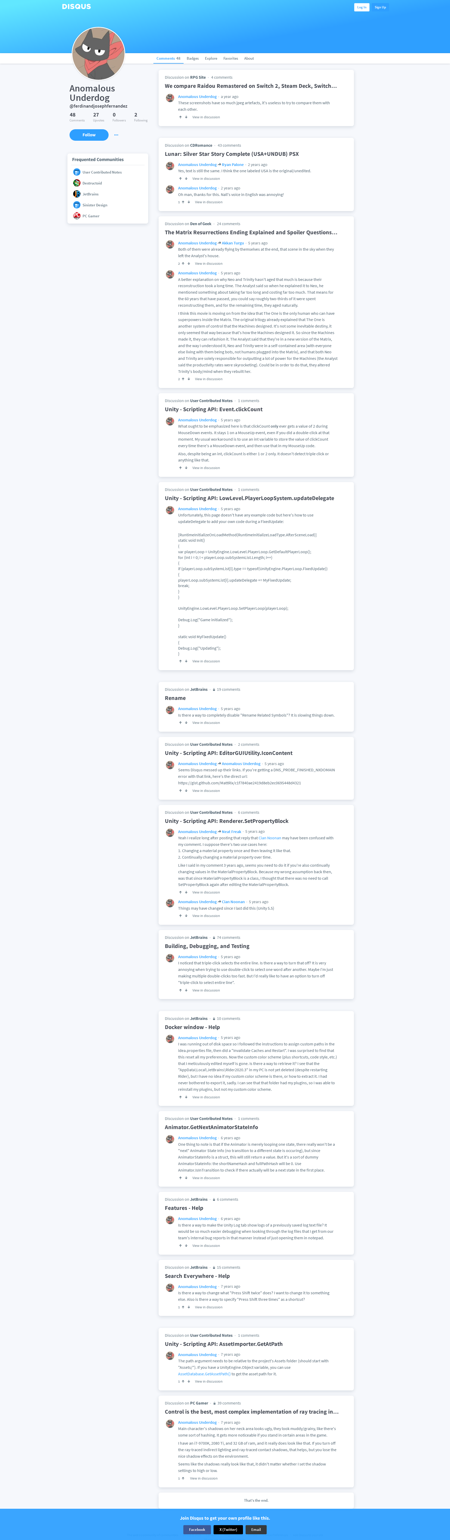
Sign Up (380, 7)
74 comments (228, 937)
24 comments (228, 223)
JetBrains (199, 689)
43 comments (229, 145)
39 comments (229, 1403)
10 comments (228, 1018)
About (249, 58)
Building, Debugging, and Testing (207, 946)
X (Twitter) (228, 1529)
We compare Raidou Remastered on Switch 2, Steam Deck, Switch (251, 85)
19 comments (228, 689)
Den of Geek (200, 223)
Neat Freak (231, 831)
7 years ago (230, 1286)
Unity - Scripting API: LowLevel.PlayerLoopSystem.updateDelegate (249, 498)
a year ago (229, 96)
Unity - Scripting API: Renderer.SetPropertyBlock (227, 820)
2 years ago (257, 164)
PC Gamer (199, 1403)
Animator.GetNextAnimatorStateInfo (211, 1127)
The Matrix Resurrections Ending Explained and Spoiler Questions (251, 232)
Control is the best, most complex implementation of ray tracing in (252, 1411)
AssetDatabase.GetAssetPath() (204, 1373)
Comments (168, 58)
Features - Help (184, 1207)
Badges (193, 58)
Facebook (197, 1529)
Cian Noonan (270, 837)
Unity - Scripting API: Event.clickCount (213, 409)
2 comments (248, 744)
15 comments (228, 1267)
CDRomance (201, 145)
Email (256, 1529)
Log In (361, 7)
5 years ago (257, 242)
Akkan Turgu (233, 242)
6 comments (248, 812)
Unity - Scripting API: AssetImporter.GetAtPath (224, 1343)
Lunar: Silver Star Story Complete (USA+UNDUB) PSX (232, 153)
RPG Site (198, 77)
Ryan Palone (233, 164)
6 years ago (230, 1137)
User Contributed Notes (211, 400)
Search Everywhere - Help (197, 1275)
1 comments (248, 400)
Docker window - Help (192, 1027)
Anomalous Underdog (197, 96)
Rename (175, 697)
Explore (211, 58)
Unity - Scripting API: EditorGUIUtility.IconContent (228, 752)
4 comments (222, 77)
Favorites (230, 58)
